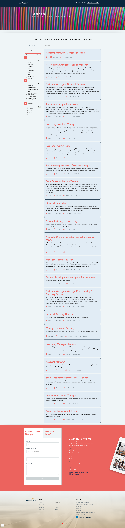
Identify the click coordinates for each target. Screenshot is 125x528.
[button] (103, 2)
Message (29, 463)
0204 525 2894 (72, 469)
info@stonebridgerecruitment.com (77, 464)
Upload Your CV (93, 2)
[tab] (33, 433)
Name (28, 441)
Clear (39, 49)
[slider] (25, 53)
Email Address (31, 448)
